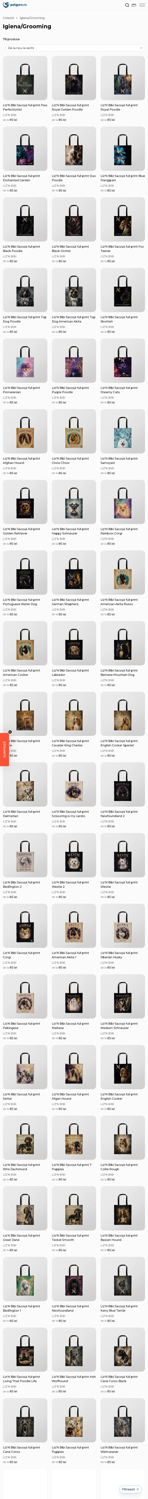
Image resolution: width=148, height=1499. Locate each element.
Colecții (8, 18)
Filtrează (128, 1489)
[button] (4, 749)
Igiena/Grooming (32, 18)
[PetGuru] (15, 5)
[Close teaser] (10, 732)
